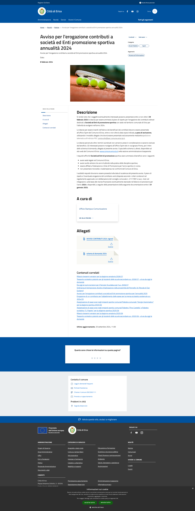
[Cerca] (154, 11)
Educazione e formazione (106, 448)
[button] (97, 507)
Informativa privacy (104, 484)
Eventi (130, 469)
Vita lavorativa (73, 455)
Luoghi (130, 465)
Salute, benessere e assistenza (108, 462)
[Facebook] (127, 11)
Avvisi (130, 455)
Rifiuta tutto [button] (105, 502)
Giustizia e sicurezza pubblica (108, 452)
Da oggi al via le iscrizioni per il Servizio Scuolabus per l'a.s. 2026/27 (102, 285)
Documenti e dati (44, 470)
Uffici (39, 455)
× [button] (192, 488)
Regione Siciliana (44, 2)
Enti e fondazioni (43, 459)
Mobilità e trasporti (74, 466)
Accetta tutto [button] (89, 502)
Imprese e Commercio (75, 459)
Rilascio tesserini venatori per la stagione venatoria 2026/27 (100, 276)
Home (42, 27)
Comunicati (132, 452)
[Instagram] (137, 11)
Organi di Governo (44, 448)
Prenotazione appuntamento (78, 481)
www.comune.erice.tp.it (109, 151)
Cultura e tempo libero (75, 452)
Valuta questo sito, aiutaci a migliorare (99, 419)
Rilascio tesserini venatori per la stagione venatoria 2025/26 (100, 313)
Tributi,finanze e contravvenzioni (109, 455)
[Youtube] (132, 11)
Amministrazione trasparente (108, 481)
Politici (40, 463)
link (117, 498)
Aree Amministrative (45, 452)
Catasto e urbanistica (75, 463)
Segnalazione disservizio (76, 484)
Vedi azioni (142, 37)
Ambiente (101, 459)
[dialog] (97, 498)
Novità (49, 27)
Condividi (132, 37)
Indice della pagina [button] (48, 109)
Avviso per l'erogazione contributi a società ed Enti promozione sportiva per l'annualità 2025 (112, 293)
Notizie (56, 27)
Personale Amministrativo (47, 466)
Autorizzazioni (103, 466)
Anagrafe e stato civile (75, 448)
